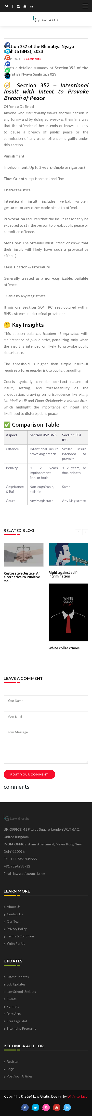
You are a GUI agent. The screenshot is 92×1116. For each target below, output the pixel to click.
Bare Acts (14, 1014)
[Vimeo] (25, 6)
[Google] (18, 6)
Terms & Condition (20, 936)
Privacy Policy (17, 929)
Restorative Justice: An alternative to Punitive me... (22, 577)
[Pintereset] (31, 6)
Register (13, 1061)
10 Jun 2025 (12, 58)
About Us (13, 907)
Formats (13, 1006)
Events (11, 999)
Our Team (14, 921)
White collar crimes (64, 648)
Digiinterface (77, 1096)
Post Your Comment (29, 774)
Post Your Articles (19, 1076)
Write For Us (16, 943)
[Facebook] (12, 6)
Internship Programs (21, 1028)
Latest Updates (18, 977)
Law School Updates (21, 992)
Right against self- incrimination (63, 574)
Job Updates (16, 984)
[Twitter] (7, 6)
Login (10, 1069)
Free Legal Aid (17, 1021)
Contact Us (15, 914)
